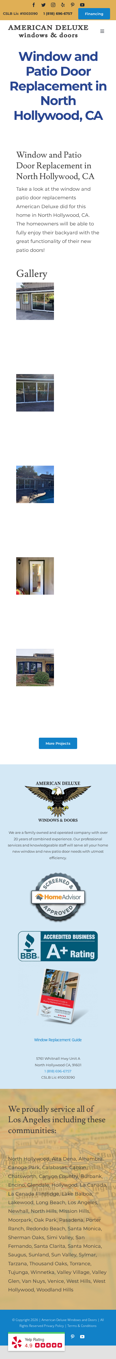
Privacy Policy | (55, 1325)
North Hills (44, 1211)
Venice (55, 1281)
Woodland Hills (54, 1290)
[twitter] (43, 5)
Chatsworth (22, 1176)
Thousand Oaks (48, 1264)
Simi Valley (60, 1237)
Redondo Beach (45, 1229)
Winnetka (42, 1272)
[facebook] (34, 5)
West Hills (78, 1281)
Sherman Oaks (26, 1237)
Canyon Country (58, 1176)
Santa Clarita (49, 1246)
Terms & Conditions (82, 1325)
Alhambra (91, 1159)
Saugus (17, 1255)
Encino (16, 1185)
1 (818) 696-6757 (57, 13)
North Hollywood (28, 1159)
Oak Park (45, 1220)
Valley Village (73, 1272)
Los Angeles (82, 1202)
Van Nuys (33, 1281)
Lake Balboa (77, 1194)
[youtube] (82, 5)
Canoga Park (24, 1167)
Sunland (39, 1255)
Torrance (80, 1264)
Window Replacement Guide (58, 1039)
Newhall (18, 1211)
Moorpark (20, 1220)
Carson (77, 1167)
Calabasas (54, 1167)
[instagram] (53, 5)
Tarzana (17, 1264)
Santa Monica (84, 1229)
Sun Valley (63, 1255)
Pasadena (71, 1220)
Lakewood (20, 1202)
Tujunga (18, 1272)
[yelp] (63, 5)
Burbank (91, 1176)
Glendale (38, 1185)
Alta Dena (64, 1159)
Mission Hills (74, 1211)
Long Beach (50, 1202)
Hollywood (64, 1185)
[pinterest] (72, 5)
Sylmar (87, 1255)
